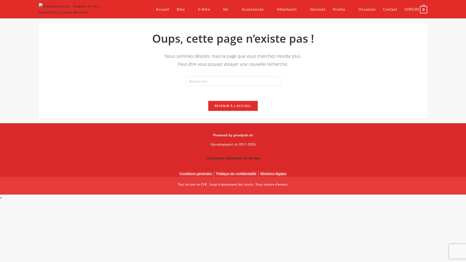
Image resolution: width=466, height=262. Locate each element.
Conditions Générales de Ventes (233, 158)
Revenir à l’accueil (233, 106)
